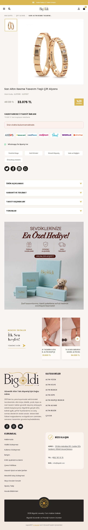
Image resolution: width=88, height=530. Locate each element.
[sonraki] (77, 338)
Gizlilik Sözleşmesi (11, 444)
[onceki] (44, 338)
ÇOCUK (49, 416)
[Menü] (4, 8)
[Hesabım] (78, 8)
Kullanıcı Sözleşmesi (12, 450)
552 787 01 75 (58, 458)
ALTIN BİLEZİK (51, 410)
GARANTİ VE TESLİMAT (16, 192)
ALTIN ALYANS (51, 405)
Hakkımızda (8, 439)
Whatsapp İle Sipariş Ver (18, 144)
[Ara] (9, 8)
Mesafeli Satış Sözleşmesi (14, 476)
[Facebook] (7, 426)
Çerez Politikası (10, 465)
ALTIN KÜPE (50, 395)
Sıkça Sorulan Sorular (12, 481)
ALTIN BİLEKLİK (51, 390)
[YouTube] (20, 426)
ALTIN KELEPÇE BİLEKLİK (55, 400)
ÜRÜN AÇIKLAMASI (14, 183)
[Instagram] (13, 426)
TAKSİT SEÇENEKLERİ (15, 201)
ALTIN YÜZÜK (51, 379)
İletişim (7, 455)
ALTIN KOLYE (51, 385)
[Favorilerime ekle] (56, 321)
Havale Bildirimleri (11, 491)
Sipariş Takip (9, 486)
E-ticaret (36, 525)
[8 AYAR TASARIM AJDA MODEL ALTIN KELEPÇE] (46, 332)
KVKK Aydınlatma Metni (13, 460)
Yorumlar (11, 211)
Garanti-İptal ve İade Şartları (15, 470)
